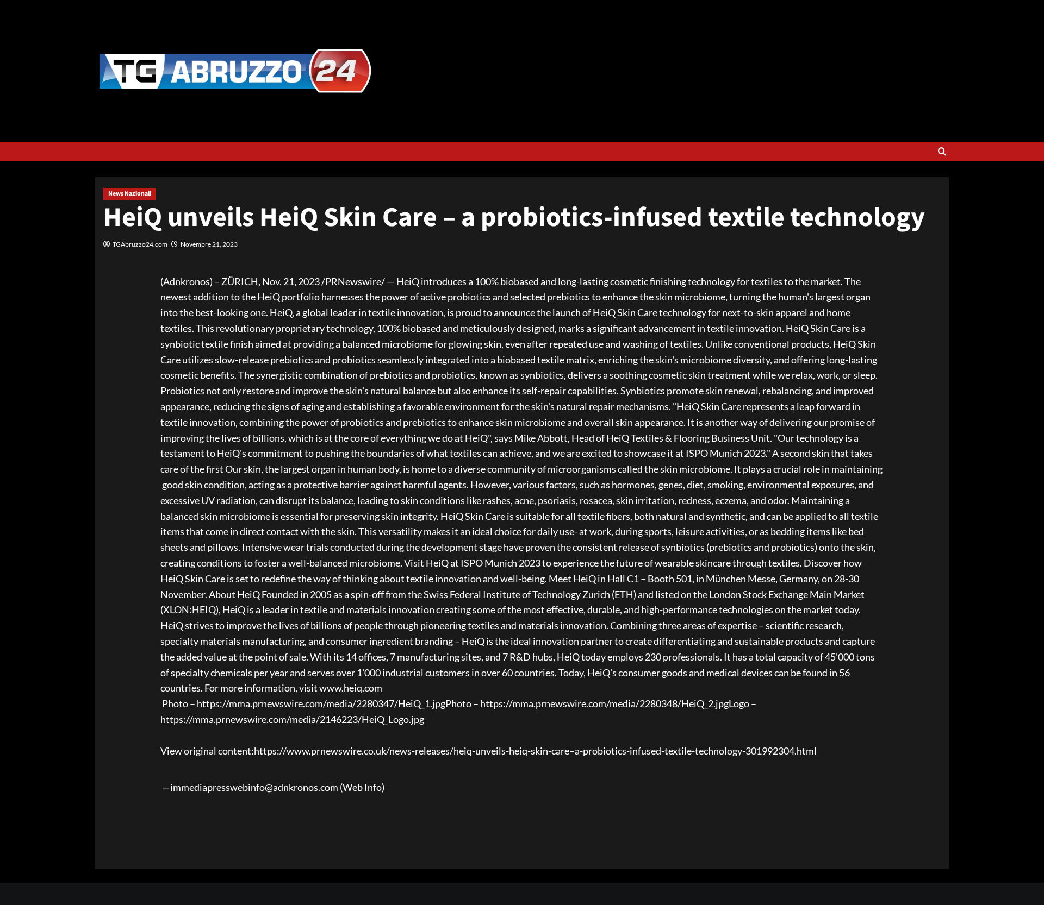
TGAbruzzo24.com (140, 244)
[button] (942, 151)
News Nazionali (129, 193)
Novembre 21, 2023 (209, 244)
